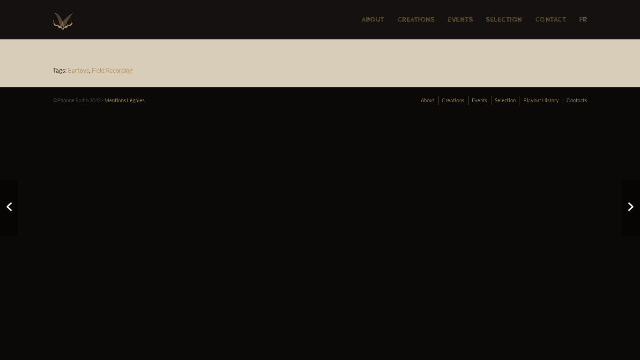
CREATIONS (416, 19)
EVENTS (460, 19)
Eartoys (78, 70)
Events (479, 100)
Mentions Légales (124, 100)
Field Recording (112, 70)
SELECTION (504, 19)
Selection (505, 100)
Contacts (576, 100)
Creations (453, 100)
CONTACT (551, 19)
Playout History (541, 100)
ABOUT (373, 19)
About (427, 100)
